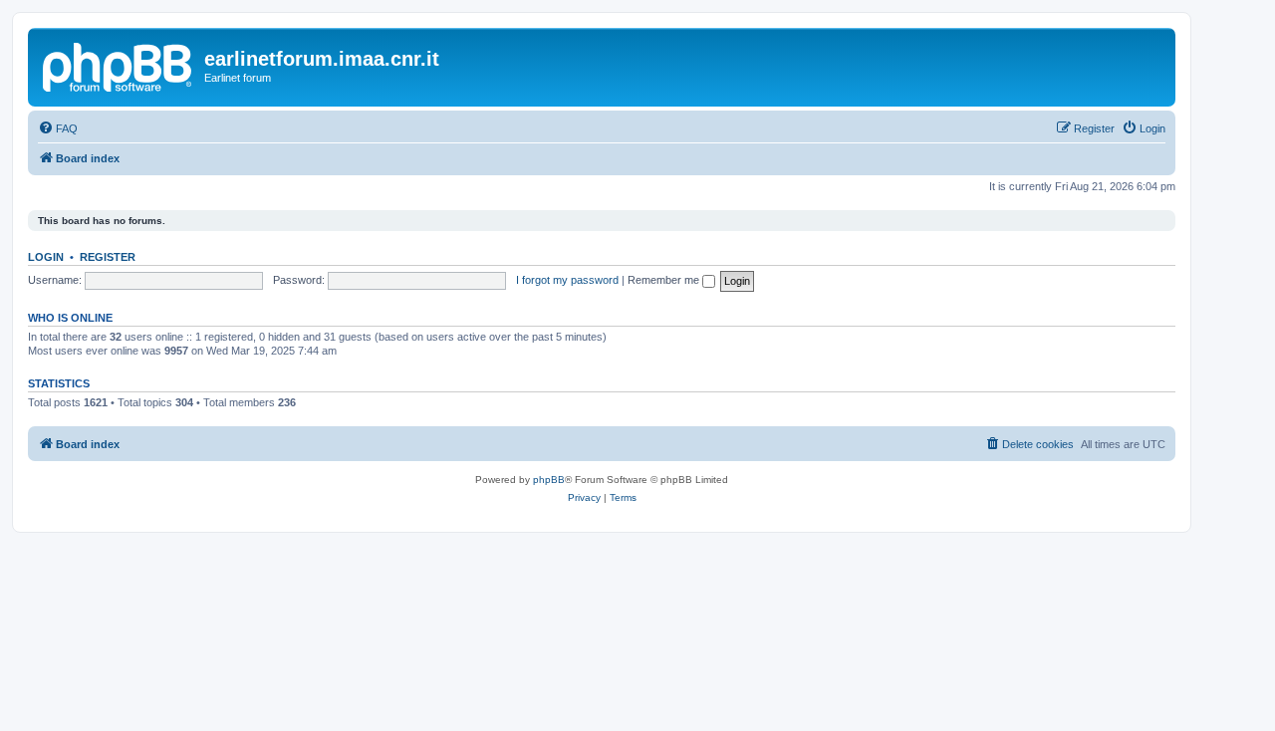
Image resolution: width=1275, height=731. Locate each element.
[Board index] (118, 65)
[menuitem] (58, 128)
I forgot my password (567, 280)
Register (107, 257)
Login (46, 257)
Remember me (665, 280)
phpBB (549, 479)
